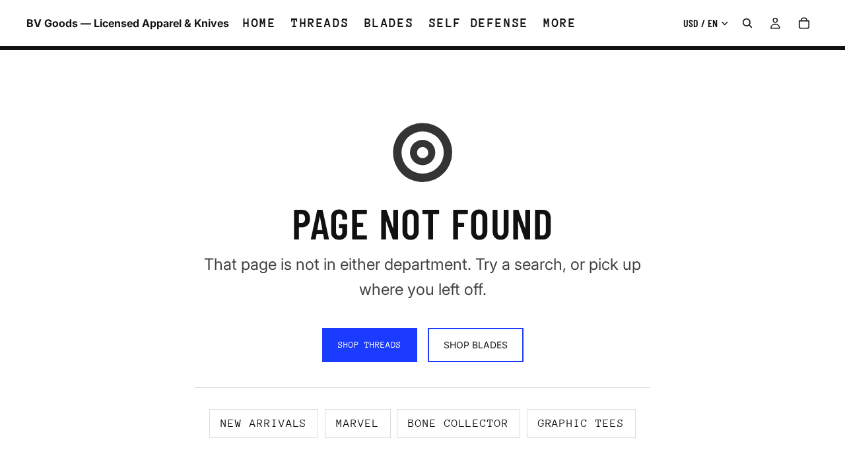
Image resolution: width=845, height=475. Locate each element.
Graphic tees (581, 423)
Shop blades (476, 344)
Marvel (358, 423)
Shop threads (369, 345)
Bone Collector (458, 423)
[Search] (747, 23)
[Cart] (804, 23)
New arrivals (263, 423)
